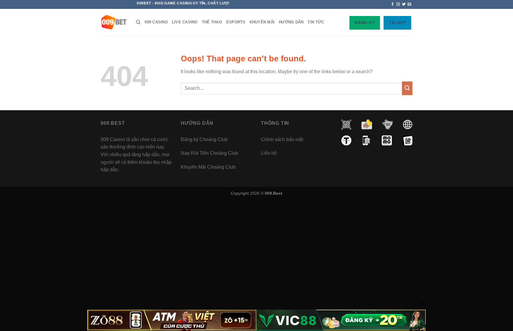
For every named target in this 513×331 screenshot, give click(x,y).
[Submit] (407, 88)
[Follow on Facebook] (392, 4)
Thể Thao (212, 22)
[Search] (138, 22)
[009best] (114, 22)
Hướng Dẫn (291, 22)
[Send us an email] (409, 4)
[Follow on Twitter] (404, 4)
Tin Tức (316, 22)
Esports (236, 22)
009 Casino (156, 22)
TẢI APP (397, 22)
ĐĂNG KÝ (365, 22)
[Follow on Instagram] (398, 4)
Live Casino (185, 22)
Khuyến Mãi (262, 22)
